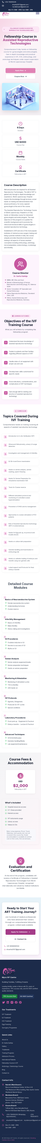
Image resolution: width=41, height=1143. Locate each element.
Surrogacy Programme (9, 1028)
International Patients (9, 1059)
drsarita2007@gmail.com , (14, 1121)
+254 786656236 (10, 2)
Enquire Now (19, 76)
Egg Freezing (6, 1024)
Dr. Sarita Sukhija (7, 1043)
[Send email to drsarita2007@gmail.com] (3, 1120)
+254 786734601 (16, 1102)
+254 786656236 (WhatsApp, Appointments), (16, 1115)
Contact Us (21, 939)
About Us (5, 1039)
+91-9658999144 (12, 946)
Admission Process (8, 1056)
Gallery (4, 1046)
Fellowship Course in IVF (10, 1063)
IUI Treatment (6, 1017)
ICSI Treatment (7, 1021)
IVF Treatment (6, 1014)
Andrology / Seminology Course (12, 1066)
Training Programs (8, 1053)
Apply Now (19, 70)
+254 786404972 (34, 1115)
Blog (3, 1069)
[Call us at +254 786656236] (3, 1115)
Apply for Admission (19, 932)
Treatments (5, 1049)
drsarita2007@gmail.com (15, 949)
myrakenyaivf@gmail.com (32, 1120)
